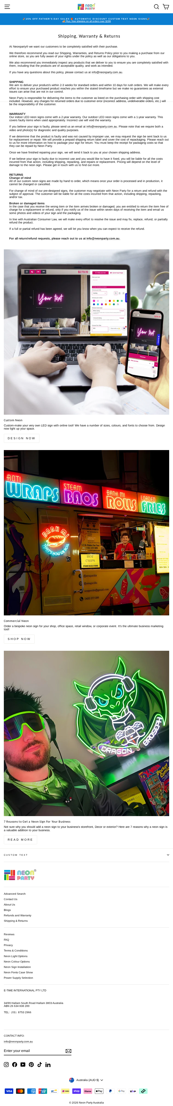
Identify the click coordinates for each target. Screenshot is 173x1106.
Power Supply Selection (18, 977)
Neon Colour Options (17, 961)
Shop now (19, 639)
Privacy (8, 945)
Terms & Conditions (16, 950)
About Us (9, 904)
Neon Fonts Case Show (18, 972)
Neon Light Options (15, 956)
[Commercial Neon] (86, 532)
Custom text (16, 855)
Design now (22, 438)
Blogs (7, 910)
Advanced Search (15, 893)
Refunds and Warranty (17, 915)
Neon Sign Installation (17, 967)
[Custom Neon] (86, 332)
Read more (20, 839)
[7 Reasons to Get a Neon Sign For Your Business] (86, 733)
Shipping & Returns (16, 920)
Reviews (9, 934)
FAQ (6, 939)
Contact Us (10, 899)
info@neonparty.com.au (18, 1041)
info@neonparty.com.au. (103, 238)
